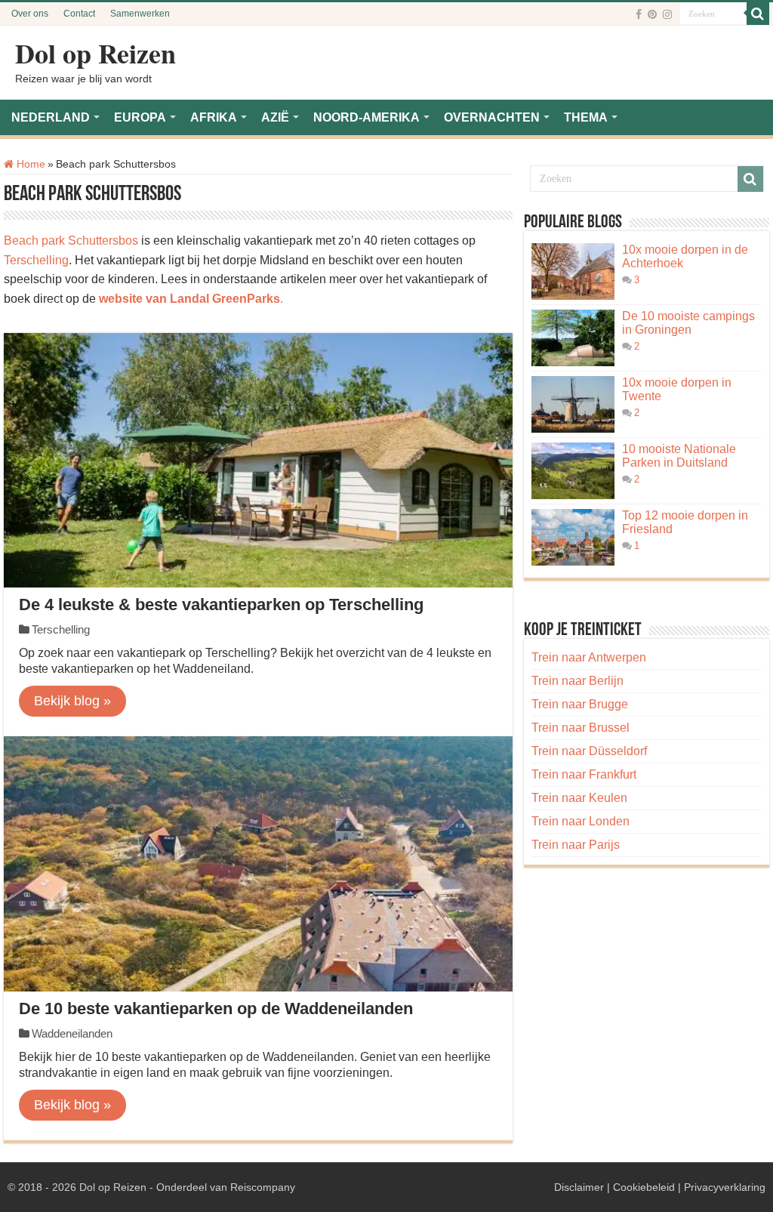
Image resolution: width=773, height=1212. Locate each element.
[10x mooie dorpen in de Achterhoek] (572, 271)
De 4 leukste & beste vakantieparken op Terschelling (221, 604)
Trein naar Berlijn (577, 680)
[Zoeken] (758, 13)
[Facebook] (638, 14)
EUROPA (140, 117)
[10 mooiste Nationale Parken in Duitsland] (572, 471)
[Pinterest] (652, 14)
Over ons (29, 13)
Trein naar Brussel (580, 727)
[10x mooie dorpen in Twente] (572, 404)
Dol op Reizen (95, 52)
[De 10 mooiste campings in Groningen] (572, 338)
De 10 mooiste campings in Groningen (688, 323)
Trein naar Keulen (579, 797)
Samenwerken (140, 13)
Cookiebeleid (644, 1187)
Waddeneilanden (72, 1033)
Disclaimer (579, 1187)
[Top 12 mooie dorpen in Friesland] (572, 537)
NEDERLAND (50, 117)
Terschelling (36, 260)
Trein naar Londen (580, 821)
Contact (79, 13)
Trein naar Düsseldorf (589, 751)
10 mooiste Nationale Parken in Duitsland (679, 456)
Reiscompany (262, 1187)
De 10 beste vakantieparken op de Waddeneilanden (216, 1008)
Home (29, 164)
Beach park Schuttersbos (71, 240)
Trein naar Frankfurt (583, 774)
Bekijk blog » (72, 700)
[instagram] (667, 14)
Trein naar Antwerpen (588, 657)
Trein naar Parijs (575, 844)
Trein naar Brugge (579, 704)
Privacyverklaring (724, 1187)
